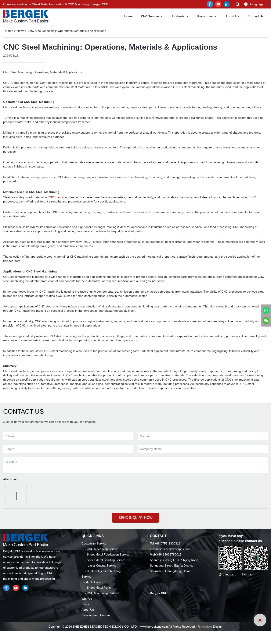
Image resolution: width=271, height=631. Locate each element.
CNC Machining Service (103, 549)
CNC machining (58, 197)
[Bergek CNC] (266, 310)
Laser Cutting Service (102, 565)
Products (178, 16)
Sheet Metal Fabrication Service (108, 554)
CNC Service (150, 16)
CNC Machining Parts (101, 593)
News (20, 30)
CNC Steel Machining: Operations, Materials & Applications (67, 30)
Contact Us (255, 16)
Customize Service (94, 543)
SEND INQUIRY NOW (135, 517)
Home (128, 16)
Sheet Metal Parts (99, 587)
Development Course (96, 615)
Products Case (91, 582)
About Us (232, 16)
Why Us (87, 598)
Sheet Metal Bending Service (106, 560)
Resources (205, 16)
